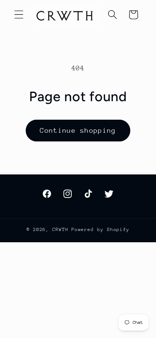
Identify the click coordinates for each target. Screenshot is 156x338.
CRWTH (60, 229)
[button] (18, 14)
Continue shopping (78, 130)
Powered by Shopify (100, 229)
